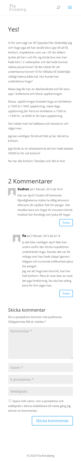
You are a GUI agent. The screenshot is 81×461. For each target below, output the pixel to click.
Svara (66, 222)
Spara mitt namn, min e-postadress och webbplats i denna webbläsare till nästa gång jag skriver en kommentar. (39, 405)
